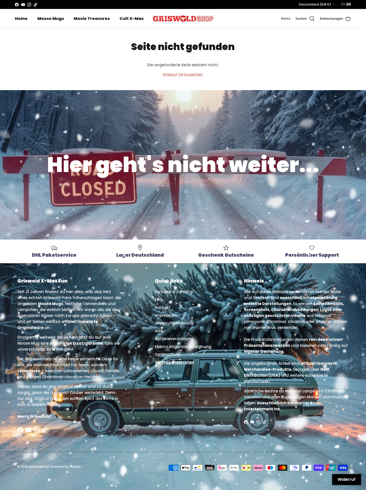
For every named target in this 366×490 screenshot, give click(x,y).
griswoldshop (39, 466)
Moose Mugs (50, 18)
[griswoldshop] (183, 18)
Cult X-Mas (132, 18)
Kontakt (162, 307)
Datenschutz (167, 354)
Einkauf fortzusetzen (183, 74)
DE (348, 4)
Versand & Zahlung (173, 291)
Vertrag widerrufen (174, 362)
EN (343, 4)
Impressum (166, 315)
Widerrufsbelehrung (174, 323)
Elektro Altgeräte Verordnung (183, 346)
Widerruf (347, 479)
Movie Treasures (92, 18)
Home (21, 18)
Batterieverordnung (174, 338)
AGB (159, 331)
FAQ (158, 299)
